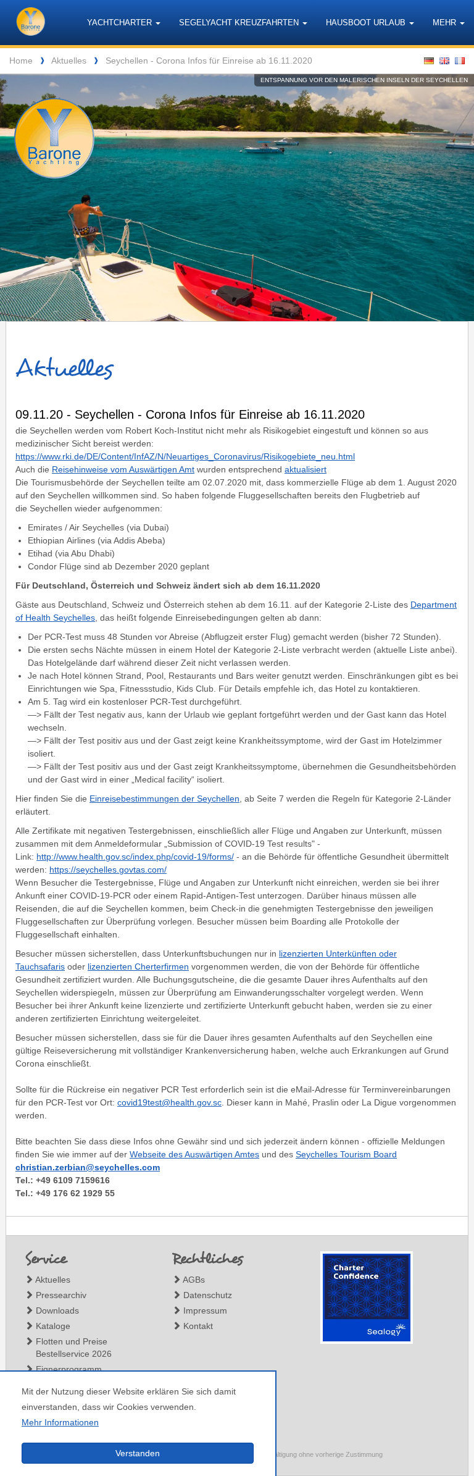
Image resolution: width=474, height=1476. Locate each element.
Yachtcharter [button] (120, 22)
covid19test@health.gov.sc (169, 1102)
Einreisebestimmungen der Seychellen (164, 798)
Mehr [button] (446, 22)
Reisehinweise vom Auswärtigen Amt (123, 469)
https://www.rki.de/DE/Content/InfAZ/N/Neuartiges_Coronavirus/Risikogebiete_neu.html (185, 456)
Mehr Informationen (60, 1422)
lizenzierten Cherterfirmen (138, 966)
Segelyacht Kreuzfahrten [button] (240, 22)
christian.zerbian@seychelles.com (87, 1167)
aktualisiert (305, 469)
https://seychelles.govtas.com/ (108, 869)
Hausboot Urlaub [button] (367, 22)
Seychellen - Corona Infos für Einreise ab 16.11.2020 (209, 60)
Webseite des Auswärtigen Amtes (194, 1154)
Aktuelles (68, 60)
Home (21, 60)
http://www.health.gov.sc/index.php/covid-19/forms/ (135, 857)
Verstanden (137, 1453)
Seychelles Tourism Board (346, 1154)
